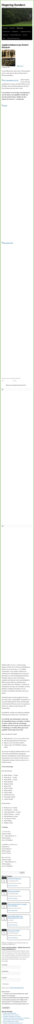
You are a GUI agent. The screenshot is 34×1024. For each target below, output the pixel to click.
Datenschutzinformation (13, 38)
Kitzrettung (5, 35)
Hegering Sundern (13, 5)
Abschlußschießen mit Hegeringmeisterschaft (15, 917)
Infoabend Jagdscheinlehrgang (9, 1013)
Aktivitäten (12, 28)
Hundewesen (15, 31)
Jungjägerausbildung (25, 31)
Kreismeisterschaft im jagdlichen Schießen (17, 905)
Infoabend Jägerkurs (14, 878)
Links (4, 38)
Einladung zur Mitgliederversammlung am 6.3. (13, 1023)
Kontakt (25, 35)
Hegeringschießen (14, 891)
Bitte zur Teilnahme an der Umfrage (10, 1021)
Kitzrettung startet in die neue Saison (11, 1014)
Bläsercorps (20, 28)
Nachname (5, 971)
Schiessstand (6, 31)
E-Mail (4, 978)
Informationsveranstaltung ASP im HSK (12, 1016)
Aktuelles (5, 28)
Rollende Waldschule (15, 35)
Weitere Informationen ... (13, 885)
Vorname (4, 965)
